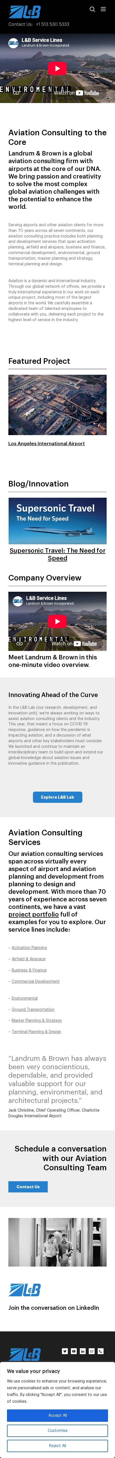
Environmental (25, 998)
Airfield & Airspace (28, 959)
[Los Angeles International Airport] (57, 371)
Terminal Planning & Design (36, 1032)
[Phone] (101, 1351)
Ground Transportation (33, 1010)
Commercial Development (36, 982)
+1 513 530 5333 (52, 24)
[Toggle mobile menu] (104, 9)
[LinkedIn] (83, 1351)
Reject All (57, 1446)
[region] (57, 1410)
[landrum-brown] (24, 1286)
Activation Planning (29, 948)
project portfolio (33, 914)
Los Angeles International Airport (46, 443)
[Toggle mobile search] (92, 9)
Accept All (57, 1416)
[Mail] (92, 1351)
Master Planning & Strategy (37, 1021)
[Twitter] (65, 1351)
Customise (58, 1431)
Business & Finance (29, 970)
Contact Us (20, 24)
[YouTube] (74, 1351)
